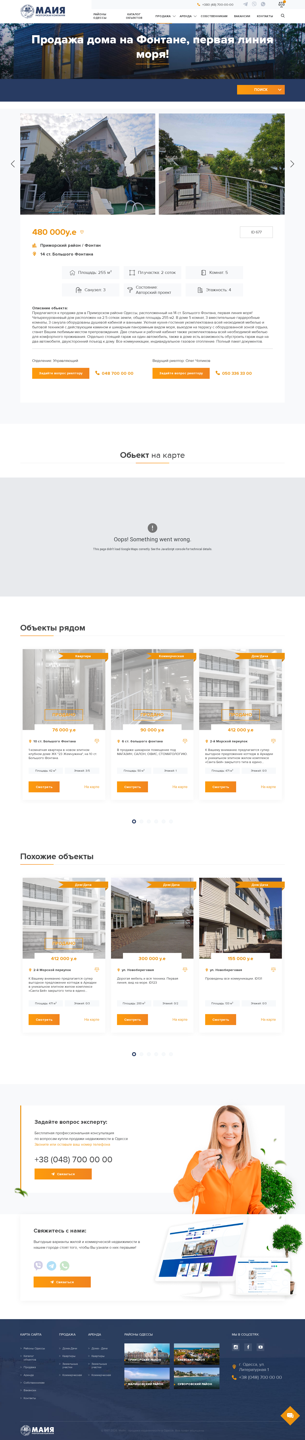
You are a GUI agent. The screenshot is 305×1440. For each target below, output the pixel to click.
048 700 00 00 (117, 373)
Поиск (261, 89)
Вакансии (242, 16)
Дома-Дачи (69, 1348)
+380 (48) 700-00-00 (218, 5)
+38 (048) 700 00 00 (73, 1159)
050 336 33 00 (237, 373)
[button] (13, 164)
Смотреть (44, 787)
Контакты (265, 16)
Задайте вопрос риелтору (60, 373)
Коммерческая (72, 1375)
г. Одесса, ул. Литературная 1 (254, 1367)
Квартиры (69, 1356)
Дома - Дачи (100, 1348)
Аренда (186, 16)
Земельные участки (70, 1365)
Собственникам (214, 16)
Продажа (163, 16)
